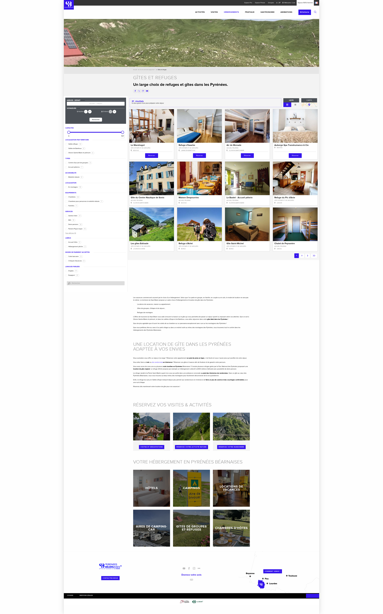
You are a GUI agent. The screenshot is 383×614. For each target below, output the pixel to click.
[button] (315, 12)
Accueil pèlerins (75, 167)
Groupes (271, 3)
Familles (72, 206)
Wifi (71, 220)
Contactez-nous (110, 578)
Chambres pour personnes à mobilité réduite (85, 201)
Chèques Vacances (76, 261)
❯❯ (314, 256)
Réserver (151, 156)
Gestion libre (74, 216)
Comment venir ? (272, 571)
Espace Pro (248, 3)
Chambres (73, 197)
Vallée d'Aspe (74, 144)
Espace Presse (260, 3)
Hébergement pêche (76, 247)
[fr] (316, 3)
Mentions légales (86, 595)
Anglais (72, 271)
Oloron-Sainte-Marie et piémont (80, 153)
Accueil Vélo (74, 242)
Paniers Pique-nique (76, 229)
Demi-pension (74, 224)
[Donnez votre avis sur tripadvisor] (191, 580)
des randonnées (157, 362)
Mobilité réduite (75, 177)
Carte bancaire (74, 256)
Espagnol (73, 275)
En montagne (74, 187)
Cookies (70, 595)
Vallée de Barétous (76, 148)
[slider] (68, 132)
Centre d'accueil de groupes (79, 163)
